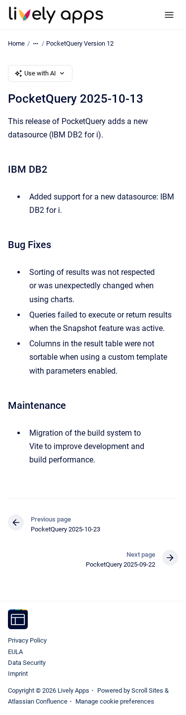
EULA (15, 651)
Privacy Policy (27, 640)
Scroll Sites (147, 690)
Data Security (27, 662)
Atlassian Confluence (37, 701)
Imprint (18, 673)
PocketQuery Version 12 (80, 43)
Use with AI (40, 73)
